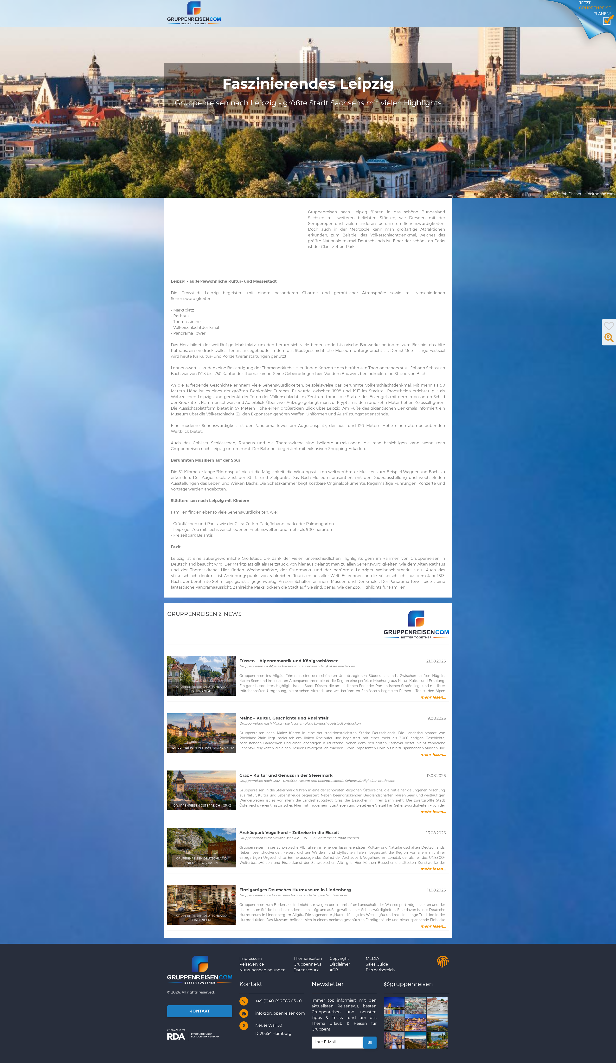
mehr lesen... (433, 697)
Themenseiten (308, 958)
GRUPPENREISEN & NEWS (204, 614)
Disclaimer (340, 964)
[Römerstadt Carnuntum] (443, 1005)
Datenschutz (306, 970)
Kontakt (199, 1011)
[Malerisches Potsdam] (443, 1022)
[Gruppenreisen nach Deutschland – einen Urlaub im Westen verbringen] (400, 1005)
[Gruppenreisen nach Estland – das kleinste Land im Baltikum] (421, 1022)
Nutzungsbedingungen (262, 970)
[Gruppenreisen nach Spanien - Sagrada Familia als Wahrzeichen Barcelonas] (400, 1022)
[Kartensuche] (609, 340)
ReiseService (251, 964)
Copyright (339, 958)
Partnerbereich (380, 970)
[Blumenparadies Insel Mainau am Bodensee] (443, 1040)
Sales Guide (377, 964)
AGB (334, 970)
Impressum (250, 958)
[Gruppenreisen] (194, 12)
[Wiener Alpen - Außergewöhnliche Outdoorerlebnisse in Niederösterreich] (421, 1040)
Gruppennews (307, 964)
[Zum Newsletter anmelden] (370, 1043)
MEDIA (372, 958)
